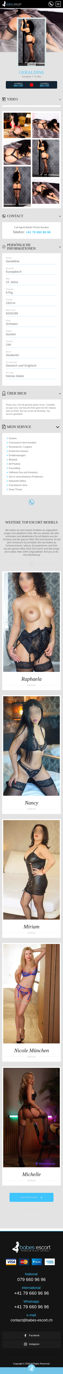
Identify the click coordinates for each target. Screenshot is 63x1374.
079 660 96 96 (31, 1279)
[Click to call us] (50, 4)
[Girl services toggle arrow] (57, 427)
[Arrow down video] (58, 99)
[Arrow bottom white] (58, 216)
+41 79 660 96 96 (38, 232)
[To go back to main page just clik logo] (12, 3)
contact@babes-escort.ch (32, 1320)
